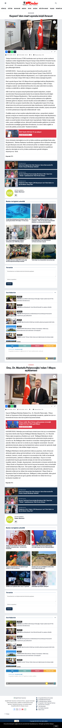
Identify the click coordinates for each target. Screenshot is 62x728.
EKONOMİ (17, 8)
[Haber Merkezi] (9, 193)
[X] (17, 709)
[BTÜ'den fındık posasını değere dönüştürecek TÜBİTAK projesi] (18, 232)
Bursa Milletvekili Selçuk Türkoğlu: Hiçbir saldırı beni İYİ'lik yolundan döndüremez (35, 299)
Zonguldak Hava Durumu (44, 699)
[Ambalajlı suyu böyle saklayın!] (44, 578)
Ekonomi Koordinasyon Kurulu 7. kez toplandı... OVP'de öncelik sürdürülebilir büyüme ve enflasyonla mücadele (43, 221)
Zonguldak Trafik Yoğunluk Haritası (46, 703)
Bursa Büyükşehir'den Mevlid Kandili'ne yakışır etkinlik (34, 307)
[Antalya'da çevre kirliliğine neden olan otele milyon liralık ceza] (44, 558)
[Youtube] (22, 709)
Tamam (55, 726)
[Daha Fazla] (15, 52)
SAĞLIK (35, 8)
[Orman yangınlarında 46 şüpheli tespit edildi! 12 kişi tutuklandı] (18, 558)
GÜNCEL (3, 8)
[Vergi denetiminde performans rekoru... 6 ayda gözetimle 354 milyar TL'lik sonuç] (18, 211)
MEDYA (24, 8)
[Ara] (55, 3)
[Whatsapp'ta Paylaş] (12, 52)
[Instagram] (20, 709)
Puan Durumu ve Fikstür (44, 704)
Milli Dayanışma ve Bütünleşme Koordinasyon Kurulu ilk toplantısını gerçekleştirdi (34, 314)
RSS (17, 721)
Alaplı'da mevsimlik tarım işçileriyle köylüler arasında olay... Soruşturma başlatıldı (16, 547)
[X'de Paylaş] (9, 52)
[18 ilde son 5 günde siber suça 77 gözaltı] (18, 578)
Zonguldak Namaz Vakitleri (44, 701)
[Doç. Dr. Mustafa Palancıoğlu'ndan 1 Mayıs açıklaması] (31, 389)
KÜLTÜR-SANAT (43, 8)
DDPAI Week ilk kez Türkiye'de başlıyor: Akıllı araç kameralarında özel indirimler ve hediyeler (32, 329)
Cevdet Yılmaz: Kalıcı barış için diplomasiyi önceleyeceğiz (35, 337)
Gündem (20, 304)
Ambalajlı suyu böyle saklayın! (40, 586)
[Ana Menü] (5, 3)
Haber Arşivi (41, 709)
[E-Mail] (16, 195)
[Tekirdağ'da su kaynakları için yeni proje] (44, 251)
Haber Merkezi (19, 192)
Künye (7, 714)
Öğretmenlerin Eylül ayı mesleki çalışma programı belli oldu (35, 322)
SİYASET (20, 296)
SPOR (29, 8)
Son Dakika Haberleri (43, 708)
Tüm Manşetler (42, 706)
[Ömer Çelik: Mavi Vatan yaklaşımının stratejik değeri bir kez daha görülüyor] (44, 537)
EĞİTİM (10, 8)
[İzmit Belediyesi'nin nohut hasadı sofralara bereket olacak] (44, 232)
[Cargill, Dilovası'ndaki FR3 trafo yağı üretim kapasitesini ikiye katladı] (18, 251)
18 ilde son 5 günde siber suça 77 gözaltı (17, 586)
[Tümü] (55, 292)
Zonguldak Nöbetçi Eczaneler (45, 698)
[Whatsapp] (25, 709)
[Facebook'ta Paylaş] (6, 52)
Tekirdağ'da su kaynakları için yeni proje (43, 260)
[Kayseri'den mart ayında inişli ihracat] (31, 34)
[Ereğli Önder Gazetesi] (30, 3)
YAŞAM (52, 8)
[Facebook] (14, 709)
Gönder (9, 283)
